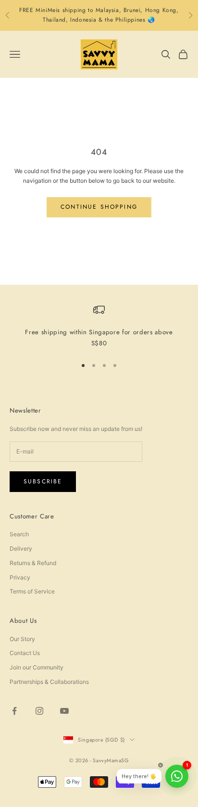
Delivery (21, 548)
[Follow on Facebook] (14, 711)
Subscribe (43, 481)
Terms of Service (32, 591)
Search (19, 534)
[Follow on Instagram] (39, 711)
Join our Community (36, 667)
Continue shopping (99, 206)
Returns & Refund (33, 563)
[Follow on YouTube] (64, 711)
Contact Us (25, 652)
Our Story (22, 639)
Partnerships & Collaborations (49, 681)
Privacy (20, 577)
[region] (99, 326)
